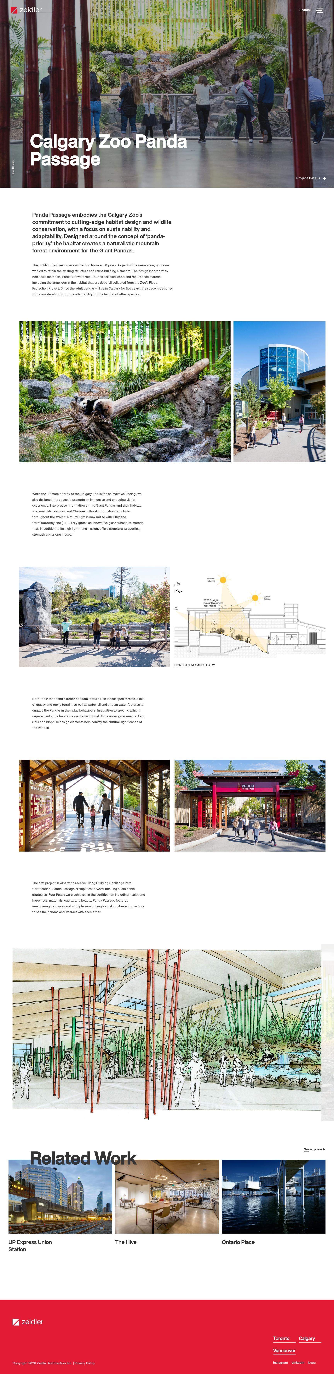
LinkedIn (298, 1363)
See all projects (314, 1149)
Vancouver (284, 1351)
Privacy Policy (85, 1363)
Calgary (307, 1338)
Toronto (281, 1338)
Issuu (312, 1363)
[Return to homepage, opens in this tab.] (167, 1320)
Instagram (280, 1363)
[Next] (248, 1032)
